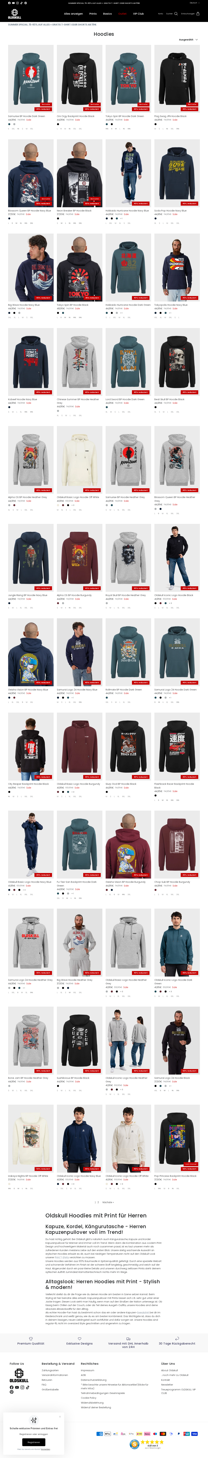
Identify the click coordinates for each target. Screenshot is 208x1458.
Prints (93, 14)
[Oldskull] (14, 14)
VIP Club (138, 14)
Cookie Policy (88, 1397)
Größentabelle (50, 1389)
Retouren (47, 1380)
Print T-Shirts (62, 1257)
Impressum (87, 1370)
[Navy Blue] (9, 218)
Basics (107, 14)
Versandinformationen (55, 1375)
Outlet (122, 14)
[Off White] (58, 505)
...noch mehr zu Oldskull (174, 1375)
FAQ (44, 1384)
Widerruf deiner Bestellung (96, 1407)
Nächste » (108, 1202)
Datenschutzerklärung (93, 1380)
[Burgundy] (14, 505)
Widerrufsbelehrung (92, 1402)
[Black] (58, 124)
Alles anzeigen (73, 14)
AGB (83, 1375)
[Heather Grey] (14, 124)
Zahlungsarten (50, 1370)
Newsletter (167, 1384)
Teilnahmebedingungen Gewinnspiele (103, 1393)
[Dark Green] (9, 124)
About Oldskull (169, 1370)
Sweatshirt (143, 1312)
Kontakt (165, 1380)
